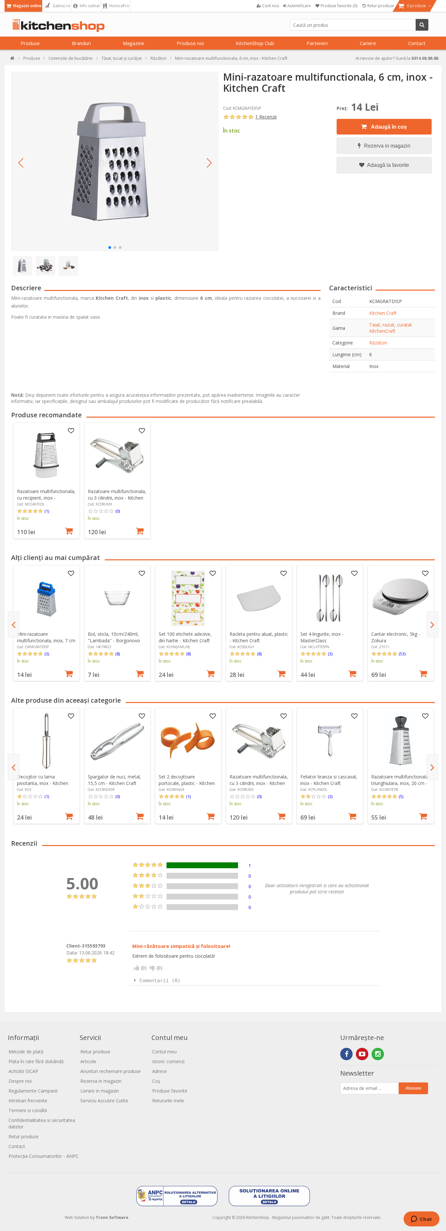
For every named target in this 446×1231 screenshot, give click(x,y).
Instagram (378, 1054)
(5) (401, 796)
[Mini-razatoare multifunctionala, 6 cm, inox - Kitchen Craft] (115, 161)
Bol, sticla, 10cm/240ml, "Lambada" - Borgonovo (114, 637)
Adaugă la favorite (387, 165)
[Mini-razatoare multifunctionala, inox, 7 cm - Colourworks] (46, 598)
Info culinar (89, 5)
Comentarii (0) (160, 980)
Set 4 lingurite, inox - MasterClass (321, 637)
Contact (416, 43)
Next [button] (432, 624)
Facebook (346, 1054)
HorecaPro (118, 5)
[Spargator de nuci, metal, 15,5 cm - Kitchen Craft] (117, 740)
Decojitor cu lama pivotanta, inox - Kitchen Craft (42, 783)
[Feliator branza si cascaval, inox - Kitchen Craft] (329, 740)
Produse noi (190, 43)
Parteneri (317, 43)
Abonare (413, 1088)
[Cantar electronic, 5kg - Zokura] (400, 598)
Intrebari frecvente (27, 1100)
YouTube (362, 1054)
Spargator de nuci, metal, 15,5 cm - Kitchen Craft (114, 780)
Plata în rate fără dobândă (36, 1061)
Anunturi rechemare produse (110, 1071)
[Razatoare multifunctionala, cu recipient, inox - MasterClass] (46, 455)
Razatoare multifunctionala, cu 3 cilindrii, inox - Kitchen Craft (117, 497)
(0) (117, 511)
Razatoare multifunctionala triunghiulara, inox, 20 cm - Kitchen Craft (399, 783)
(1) (46, 511)
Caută (422, 25)
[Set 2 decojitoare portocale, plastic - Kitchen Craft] (188, 740)
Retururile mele (168, 1100)
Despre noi (20, 1081)
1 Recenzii (266, 117)
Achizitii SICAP (23, 1071)
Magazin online (26, 5)
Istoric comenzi (168, 1061)
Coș (156, 1081)
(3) (46, 654)
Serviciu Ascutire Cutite (104, 1100)
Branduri (81, 43)
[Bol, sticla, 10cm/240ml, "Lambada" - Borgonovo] (117, 598)
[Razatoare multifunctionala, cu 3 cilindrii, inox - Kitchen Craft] (117, 455)
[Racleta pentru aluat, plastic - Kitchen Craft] (259, 598)
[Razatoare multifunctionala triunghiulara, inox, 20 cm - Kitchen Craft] (400, 740)
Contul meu (164, 1051)
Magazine (133, 43)
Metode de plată (25, 1051)
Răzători (378, 343)
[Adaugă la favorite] (71, 431)
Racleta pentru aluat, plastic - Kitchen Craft (259, 637)
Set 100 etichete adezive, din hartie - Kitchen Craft (185, 637)
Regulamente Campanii (32, 1091)
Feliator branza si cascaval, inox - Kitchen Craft (328, 780)
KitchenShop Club (255, 43)
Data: (72, 952)
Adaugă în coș (388, 127)
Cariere (368, 43)
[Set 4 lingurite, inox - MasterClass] (329, 598)
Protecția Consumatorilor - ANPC (43, 1156)
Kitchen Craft (383, 313)
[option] (46, 480)
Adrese (159, 1071)
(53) (402, 654)
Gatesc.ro (61, 5)
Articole (88, 1061)
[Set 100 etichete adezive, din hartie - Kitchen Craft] (188, 598)
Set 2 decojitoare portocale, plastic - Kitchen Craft (187, 783)
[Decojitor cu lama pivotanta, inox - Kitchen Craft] (46, 740)
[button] (20, 163)
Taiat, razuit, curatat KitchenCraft (390, 328)
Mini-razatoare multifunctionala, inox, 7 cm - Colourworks (46, 640)
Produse (30, 43)
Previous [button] (13, 624)
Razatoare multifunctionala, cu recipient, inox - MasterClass (46, 497)
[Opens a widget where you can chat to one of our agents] (421, 1219)
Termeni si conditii (27, 1110)
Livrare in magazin (99, 1091)
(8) (117, 654)
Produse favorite (169, 1091)
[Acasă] (12, 59)
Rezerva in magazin (387, 146)
